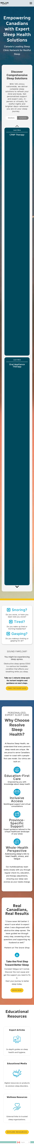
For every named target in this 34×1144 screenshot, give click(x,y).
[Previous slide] (17, 126)
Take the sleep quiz (17, 688)
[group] (17, 242)
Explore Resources (17, 1132)
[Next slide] (17, 586)
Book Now (17, 990)
